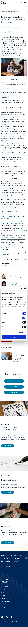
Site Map (3, 592)
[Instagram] (11, 617)
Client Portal (19, 221)
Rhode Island (20, 227)
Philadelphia (14, 284)
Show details (20, 332)
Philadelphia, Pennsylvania (19, 230)
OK (14, 337)
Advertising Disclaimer (5, 601)
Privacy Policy (4, 604)
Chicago (22, 277)
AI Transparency (4, 607)
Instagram (8, 265)
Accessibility (3, 595)
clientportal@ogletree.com (8, 244)
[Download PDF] (1, 32)
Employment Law (5, 214)
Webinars (13, 265)
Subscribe (3, 589)
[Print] (5, 32)
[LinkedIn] (7, 617)
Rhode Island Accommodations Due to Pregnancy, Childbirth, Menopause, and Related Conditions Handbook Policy (13, 237)
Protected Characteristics (15, 223)
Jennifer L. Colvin (7, 28)
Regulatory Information (6, 598)
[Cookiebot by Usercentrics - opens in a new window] (20, 288)
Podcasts (19, 265)
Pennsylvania (10, 216)
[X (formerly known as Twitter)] (2, 617)
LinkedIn (3, 265)
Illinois (16, 214)
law (7, 37)
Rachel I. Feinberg (17, 28)
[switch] (24, 318)
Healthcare (12, 214)
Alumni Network (4, 586)
